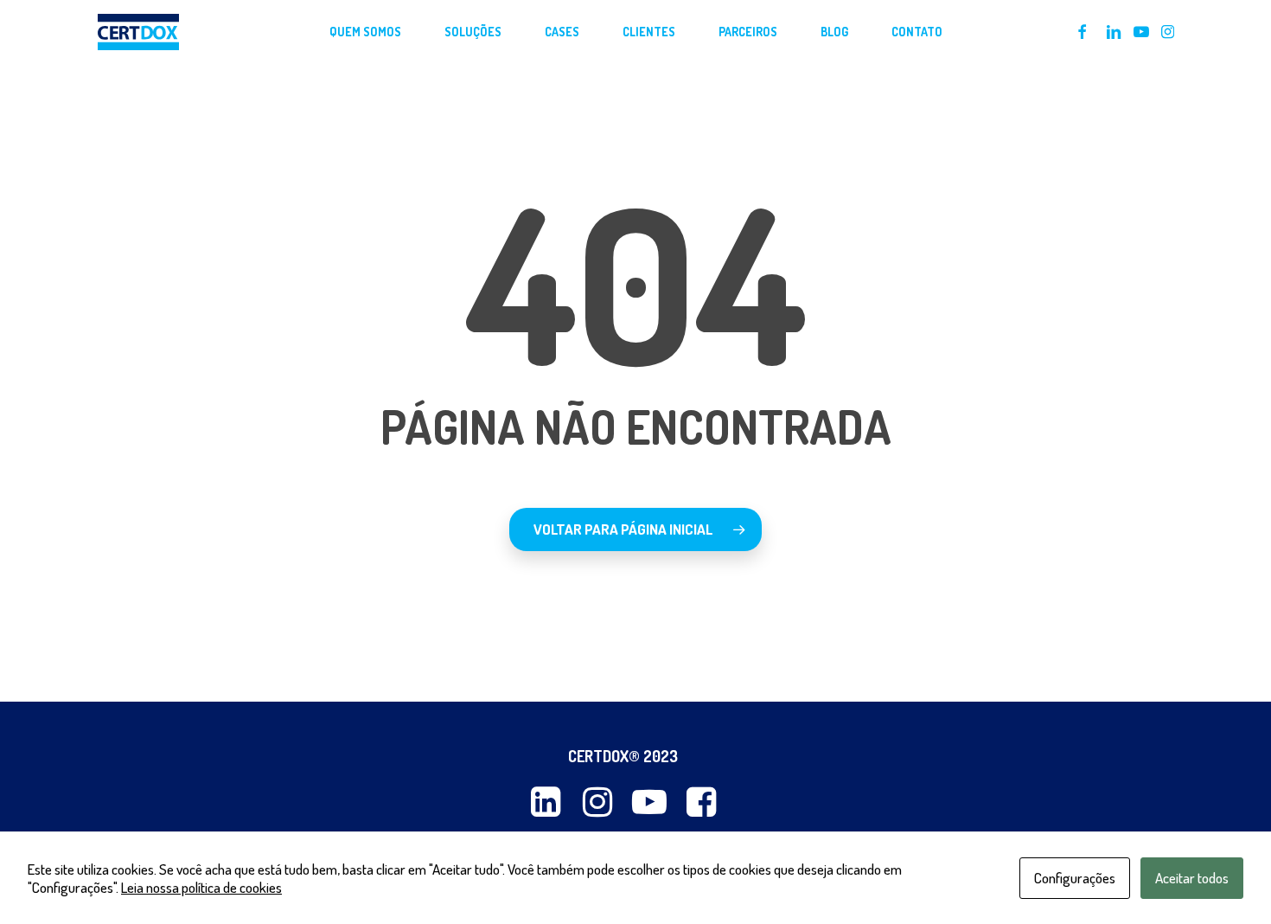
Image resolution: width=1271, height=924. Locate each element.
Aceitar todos (1192, 878)
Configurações (1074, 878)
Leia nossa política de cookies (201, 887)
